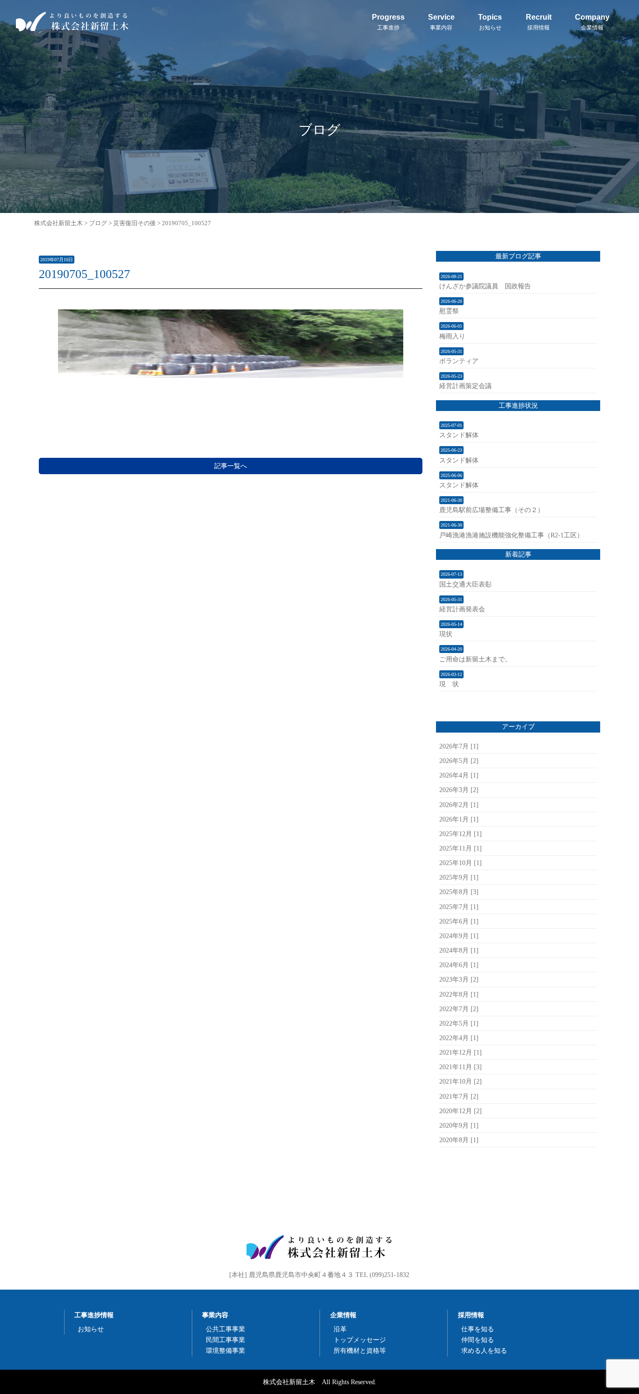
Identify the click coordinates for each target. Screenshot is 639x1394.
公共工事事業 (225, 1329)
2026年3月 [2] (459, 789)
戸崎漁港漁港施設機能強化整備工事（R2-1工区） (511, 535)
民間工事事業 (225, 1339)
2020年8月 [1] (459, 1140)
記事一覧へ (230, 466)
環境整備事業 (225, 1350)
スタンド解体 (459, 435)
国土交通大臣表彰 (465, 584)
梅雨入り (452, 336)
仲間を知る (477, 1339)
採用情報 (471, 1315)
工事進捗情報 (94, 1315)
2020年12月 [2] (460, 1111)
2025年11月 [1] (460, 848)
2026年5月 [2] (459, 760)
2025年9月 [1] (459, 877)
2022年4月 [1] (459, 1038)
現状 (445, 634)
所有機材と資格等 (360, 1350)
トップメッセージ (360, 1339)
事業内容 (215, 1315)
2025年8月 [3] (459, 891)
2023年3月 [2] (459, 979)
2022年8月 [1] (459, 994)
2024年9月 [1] (459, 935)
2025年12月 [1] (460, 833)
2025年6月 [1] (459, 921)
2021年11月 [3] (460, 1067)
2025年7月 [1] (459, 906)
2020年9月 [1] (459, 1125)
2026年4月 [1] (459, 775)
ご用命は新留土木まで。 (475, 659)
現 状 (449, 684)
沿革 (340, 1329)
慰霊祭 (449, 311)
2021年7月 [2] (459, 1096)
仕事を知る (477, 1329)
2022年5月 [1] (459, 1023)
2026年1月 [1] (459, 819)
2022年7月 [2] (459, 1008)
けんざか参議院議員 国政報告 (485, 286)
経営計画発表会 (462, 609)
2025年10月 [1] (460, 862)
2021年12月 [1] (460, 1052)
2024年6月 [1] (459, 964)
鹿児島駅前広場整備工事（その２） (491, 510)
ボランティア (459, 361)
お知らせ (91, 1329)
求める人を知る (484, 1350)
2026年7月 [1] (459, 746)
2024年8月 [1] (459, 950)
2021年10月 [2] (460, 1081)
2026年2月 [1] (459, 804)
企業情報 (343, 1315)
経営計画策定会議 (465, 385)
